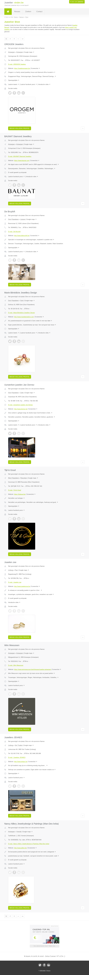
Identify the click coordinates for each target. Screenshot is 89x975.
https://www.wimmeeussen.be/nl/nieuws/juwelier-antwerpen (32, 669)
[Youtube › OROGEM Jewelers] (23, 93)
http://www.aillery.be (20, 848)
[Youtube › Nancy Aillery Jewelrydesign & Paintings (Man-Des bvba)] (23, 872)
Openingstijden (13, 80)
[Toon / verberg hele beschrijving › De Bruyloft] (44, 240)
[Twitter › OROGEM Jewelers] (10, 93)
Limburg (10, 570)
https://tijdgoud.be (19, 494)
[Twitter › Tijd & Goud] (10, 518)
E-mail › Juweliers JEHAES (16, 757)
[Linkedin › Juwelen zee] (19, 611)
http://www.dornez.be (20, 409)
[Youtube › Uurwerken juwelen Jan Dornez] (23, 433)
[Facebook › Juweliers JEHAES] (14, 786)
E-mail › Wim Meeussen (15, 665)
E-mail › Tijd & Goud (14, 490)
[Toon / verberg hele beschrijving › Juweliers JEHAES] (44, 765)
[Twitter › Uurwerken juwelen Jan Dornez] (10, 433)
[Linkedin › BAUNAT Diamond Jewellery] (19, 185)
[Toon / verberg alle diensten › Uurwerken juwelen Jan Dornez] (44, 417)
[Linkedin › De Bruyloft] (19, 260)
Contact (39, 11)
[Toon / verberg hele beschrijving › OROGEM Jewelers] (44, 72)
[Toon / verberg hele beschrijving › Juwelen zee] (44, 590)
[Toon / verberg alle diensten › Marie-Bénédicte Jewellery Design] (44, 325)
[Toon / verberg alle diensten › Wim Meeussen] (44, 677)
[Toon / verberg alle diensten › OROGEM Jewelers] (44, 76)
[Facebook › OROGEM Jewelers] (14, 93)
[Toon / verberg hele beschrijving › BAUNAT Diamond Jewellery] (44, 164)
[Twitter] (40, 965)
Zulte (21, 393)
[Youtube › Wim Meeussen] (23, 694)
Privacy (48, 970)
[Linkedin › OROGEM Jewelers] (19, 93)
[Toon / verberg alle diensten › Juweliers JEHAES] (44, 770)
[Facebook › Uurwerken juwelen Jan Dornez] (14, 433)
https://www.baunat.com (21, 160)
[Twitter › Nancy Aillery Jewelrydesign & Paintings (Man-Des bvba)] (10, 872)
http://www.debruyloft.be (21, 235)
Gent (21, 300)
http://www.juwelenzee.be (22, 586)
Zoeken (28, 11)
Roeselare (24, 478)
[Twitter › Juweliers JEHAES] (10, 786)
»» (22, 39)
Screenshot (35, 68)
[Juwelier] (8, 11)
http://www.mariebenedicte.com (24, 317)
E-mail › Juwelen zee (14, 582)
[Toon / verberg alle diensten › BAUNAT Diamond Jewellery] (44, 169)
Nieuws (17, 11)
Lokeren (22, 219)
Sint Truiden (18, 745)
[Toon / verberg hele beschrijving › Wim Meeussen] (44, 673)
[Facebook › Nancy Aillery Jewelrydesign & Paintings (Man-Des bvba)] (14, 872)
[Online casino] (46, 926)
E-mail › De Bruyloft (14, 231)
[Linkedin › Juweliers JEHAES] (19, 786)
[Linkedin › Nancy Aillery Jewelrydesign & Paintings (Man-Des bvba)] (19, 872)
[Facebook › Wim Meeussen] (14, 694)
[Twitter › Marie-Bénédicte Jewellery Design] (10, 341)
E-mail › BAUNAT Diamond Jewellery (19, 156)
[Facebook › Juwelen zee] (14, 611)
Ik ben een (77, 1)
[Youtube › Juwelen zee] (23, 611)
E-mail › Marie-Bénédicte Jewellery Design (21, 313)
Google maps (29, 52)
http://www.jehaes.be (20, 761)
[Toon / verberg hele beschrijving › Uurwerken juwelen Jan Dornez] (44, 413)
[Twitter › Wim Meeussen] (10, 694)
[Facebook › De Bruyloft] (14, 260)
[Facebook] (44, 965)
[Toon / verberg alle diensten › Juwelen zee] (44, 594)
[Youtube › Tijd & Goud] (23, 518)
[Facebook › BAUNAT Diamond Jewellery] (14, 185)
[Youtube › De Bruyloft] (23, 260)
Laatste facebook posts (28, 84)
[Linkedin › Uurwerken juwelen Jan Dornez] (19, 433)
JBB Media (42, 970)
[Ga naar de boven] (83, 128)
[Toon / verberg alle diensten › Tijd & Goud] (44, 502)
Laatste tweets (13, 84)
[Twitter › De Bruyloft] (10, 260)
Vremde (18, 831)
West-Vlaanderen (13, 478)
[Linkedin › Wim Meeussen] (19, 694)
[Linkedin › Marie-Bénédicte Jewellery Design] (19, 341)
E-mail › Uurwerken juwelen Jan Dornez (20, 405)
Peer (16, 570)
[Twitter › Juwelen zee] (10, 611)
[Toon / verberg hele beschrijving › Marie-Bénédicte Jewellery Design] (44, 321)
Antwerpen (11, 52)
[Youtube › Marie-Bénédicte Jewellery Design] (23, 341)
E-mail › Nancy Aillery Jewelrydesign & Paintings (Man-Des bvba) (28, 844)
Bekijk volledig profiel (20, 128)
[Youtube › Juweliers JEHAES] (23, 786)
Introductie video (44, 84)
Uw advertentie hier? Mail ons (44, 946)
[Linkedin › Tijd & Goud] (19, 518)
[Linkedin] (48, 965)
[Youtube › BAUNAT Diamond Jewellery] (23, 185)
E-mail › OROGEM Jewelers (17, 64)
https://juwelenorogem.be (22, 68)
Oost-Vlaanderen (13, 219)
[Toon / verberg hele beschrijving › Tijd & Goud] (44, 498)
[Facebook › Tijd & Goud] (14, 518)
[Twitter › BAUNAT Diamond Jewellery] (10, 185)
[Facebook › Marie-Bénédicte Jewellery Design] (14, 341)
